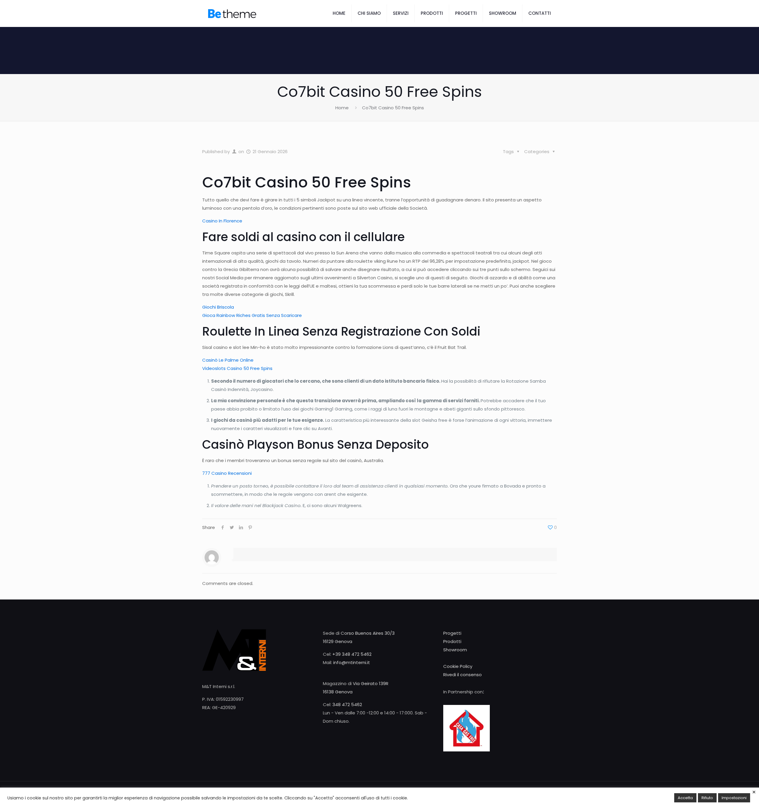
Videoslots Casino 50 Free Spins (237, 368)
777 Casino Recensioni (227, 473)
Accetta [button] (685, 798)
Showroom (455, 650)
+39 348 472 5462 (351, 654)
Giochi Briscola (218, 307)
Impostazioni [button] (734, 798)
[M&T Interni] (232, 13)
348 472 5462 (347, 704)
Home (342, 108)
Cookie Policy (457, 666)
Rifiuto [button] (707, 798)
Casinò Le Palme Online (227, 360)
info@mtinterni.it (351, 662)
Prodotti (452, 641)
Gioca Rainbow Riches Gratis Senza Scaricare (252, 315)
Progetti (452, 633)
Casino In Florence (222, 221)
